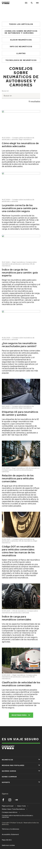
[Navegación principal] (37, 3)
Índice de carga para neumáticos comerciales (16, 618)
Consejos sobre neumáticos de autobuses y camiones (21, 32)
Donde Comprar (9, 777)
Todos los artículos (21, 24)
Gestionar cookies (8, 845)
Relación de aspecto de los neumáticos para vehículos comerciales (18, 478)
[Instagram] (10, 800)
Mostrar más (19, 715)
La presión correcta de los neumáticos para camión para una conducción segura (19, 208)
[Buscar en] (32, 3)
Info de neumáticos (21, 46)
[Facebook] (3, 800)
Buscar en (5, 91)
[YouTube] (16, 800)
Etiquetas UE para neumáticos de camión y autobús (20, 413)
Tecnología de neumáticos (21, 60)
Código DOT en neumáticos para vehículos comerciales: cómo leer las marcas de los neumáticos (18, 551)
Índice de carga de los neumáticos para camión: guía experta (20, 272)
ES (26, 3)
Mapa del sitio (7, 840)
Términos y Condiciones (10, 829)
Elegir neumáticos (21, 40)
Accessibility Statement (10, 834)
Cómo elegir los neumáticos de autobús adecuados (20, 145)
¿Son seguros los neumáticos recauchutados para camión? (19, 345)
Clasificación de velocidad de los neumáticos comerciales (21, 684)
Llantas (21, 53)
